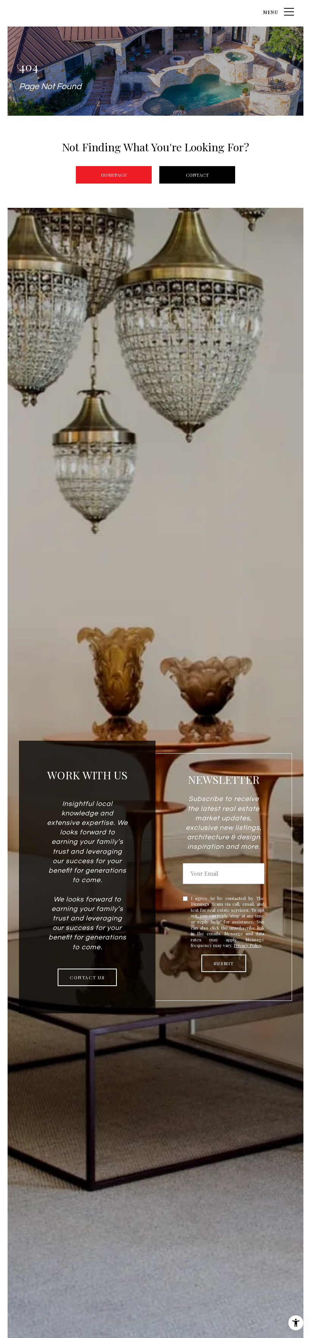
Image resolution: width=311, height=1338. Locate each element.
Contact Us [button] (87, 977)
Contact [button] (197, 175)
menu (270, 12)
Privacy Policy (247, 945)
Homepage (113, 175)
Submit (224, 963)
